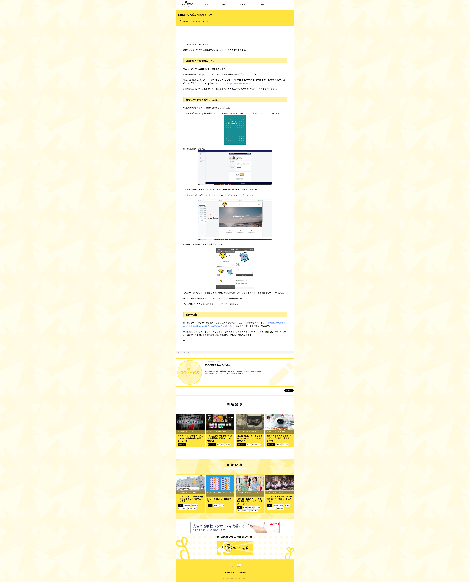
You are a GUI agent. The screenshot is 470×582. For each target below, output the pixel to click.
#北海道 (228, 444)
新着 (206, 4)
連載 (262, 4)
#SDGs (248, 444)
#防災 (222, 444)
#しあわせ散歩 (192, 508)
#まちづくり (245, 511)
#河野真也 (195, 505)
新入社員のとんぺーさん (200, 21)
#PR (218, 444)
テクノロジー (187, 352)
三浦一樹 (190, 431)
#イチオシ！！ (256, 444)
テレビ (180, 505)
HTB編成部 (280, 492)
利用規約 (242, 572)
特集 (224, 4)
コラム (239, 507)
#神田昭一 (216, 505)
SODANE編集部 (222, 431)
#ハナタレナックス (278, 505)
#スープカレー (271, 508)
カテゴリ (243, 4)
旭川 (239, 511)
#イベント (285, 444)
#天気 (222, 505)
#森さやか (257, 507)
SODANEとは (229, 572)
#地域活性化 (253, 511)
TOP (179, 352)
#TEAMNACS (280, 508)
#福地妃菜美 (187, 505)
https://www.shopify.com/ (239, 83)
